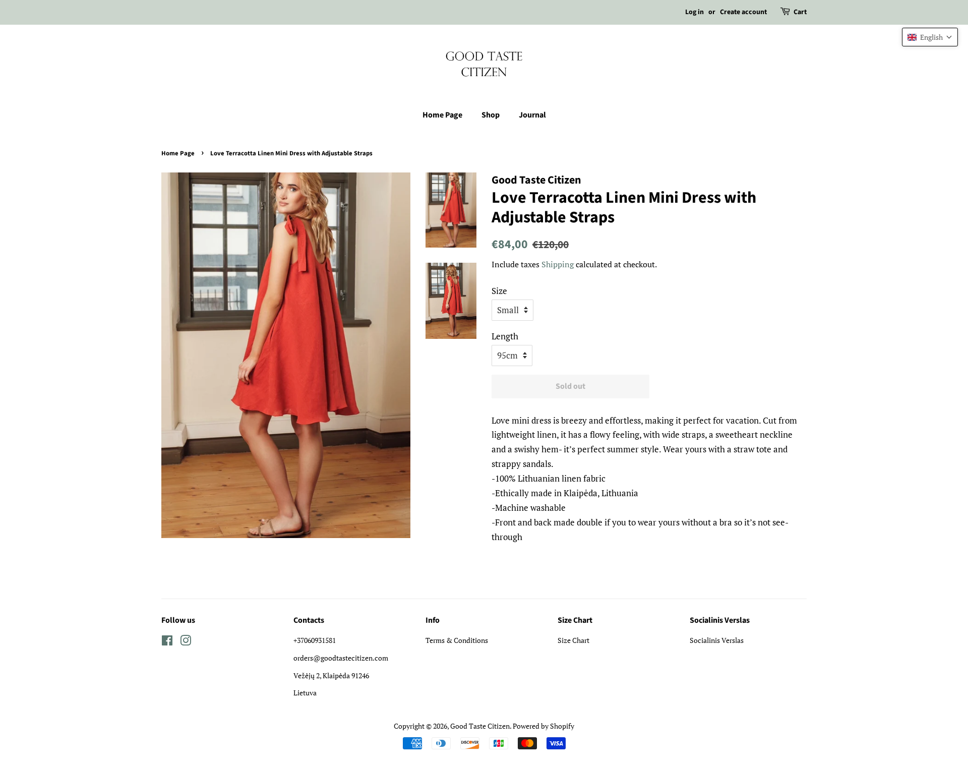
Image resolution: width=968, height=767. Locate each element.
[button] (929, 37)
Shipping (557, 264)
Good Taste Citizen (480, 726)
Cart (800, 12)
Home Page (442, 115)
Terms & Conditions (457, 640)
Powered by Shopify (543, 726)
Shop (490, 115)
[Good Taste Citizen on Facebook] (167, 642)
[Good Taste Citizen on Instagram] (185, 642)
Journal (532, 115)
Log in (694, 12)
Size (499, 291)
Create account (743, 12)
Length (505, 336)
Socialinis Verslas (717, 640)
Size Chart (573, 640)
